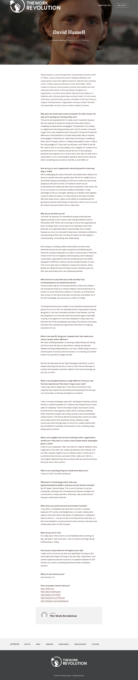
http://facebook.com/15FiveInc (53, 598)
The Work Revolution (58, 40)
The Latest (121, 5)
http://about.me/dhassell (51, 592)
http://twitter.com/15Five (50, 595)
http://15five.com (47, 589)
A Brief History (104, 5)
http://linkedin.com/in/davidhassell (54, 601)
